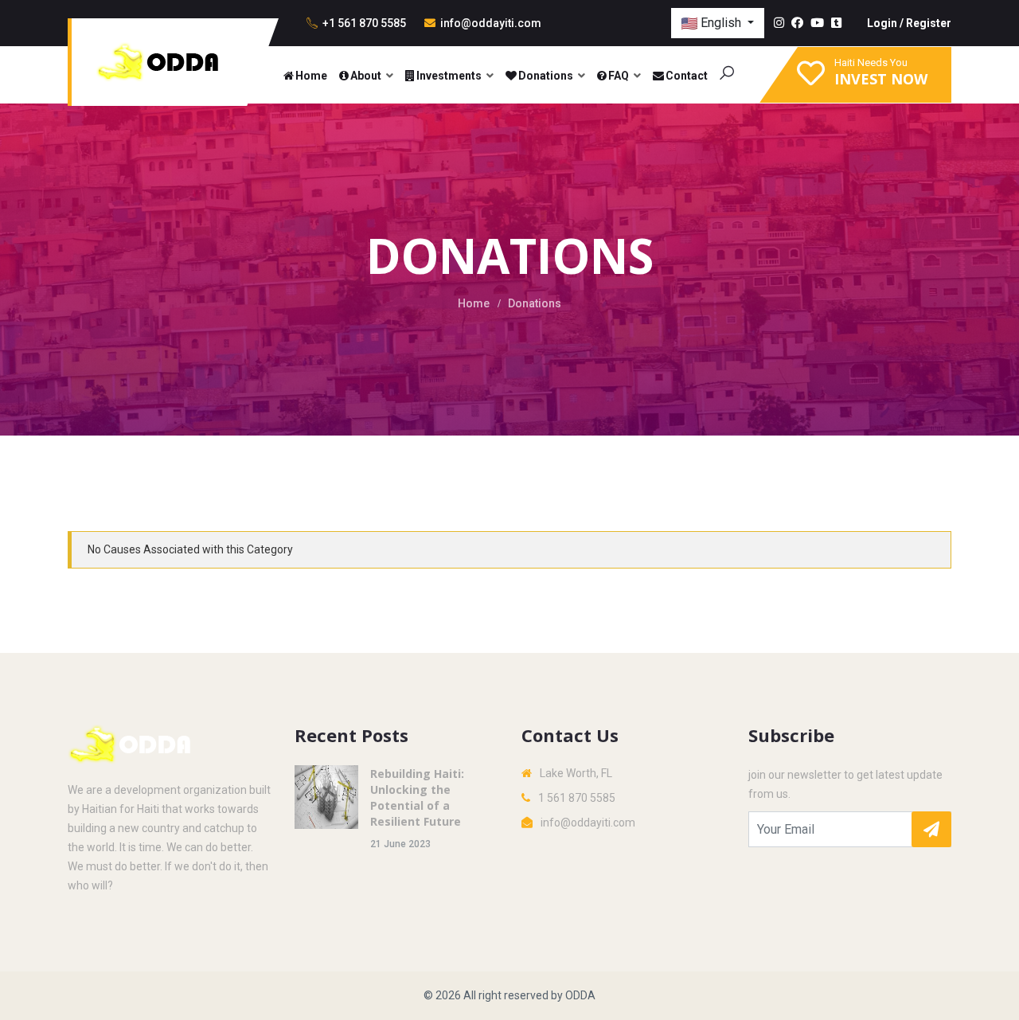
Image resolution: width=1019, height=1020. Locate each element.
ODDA (580, 995)
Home (311, 75)
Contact (687, 75)
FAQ (618, 75)
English (720, 22)
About (365, 75)
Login (882, 23)
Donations (545, 75)
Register (928, 23)
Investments (449, 75)
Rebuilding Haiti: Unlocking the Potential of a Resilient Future (417, 797)
